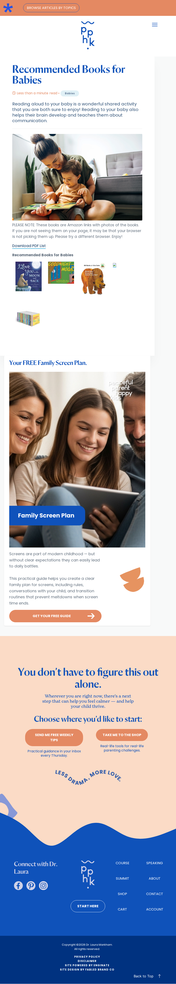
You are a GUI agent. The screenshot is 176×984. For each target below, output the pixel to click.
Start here (88, 906)
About (155, 878)
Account (154, 909)
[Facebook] (18, 885)
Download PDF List (29, 245)
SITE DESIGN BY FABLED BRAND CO (87, 969)
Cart (122, 909)
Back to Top (143, 976)
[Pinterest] (30, 885)
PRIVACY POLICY (87, 956)
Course (122, 863)
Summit (122, 878)
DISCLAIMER (87, 961)
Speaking (154, 863)
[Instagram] (43, 885)
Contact (154, 893)
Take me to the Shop (122, 734)
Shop (122, 893)
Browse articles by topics (51, 7)
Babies (70, 93)
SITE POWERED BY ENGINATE (87, 965)
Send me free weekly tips (54, 737)
